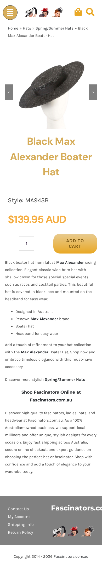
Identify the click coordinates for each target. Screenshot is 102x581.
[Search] (90, 12)
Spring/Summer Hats (54, 28)
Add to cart (75, 243)
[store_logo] (73, 527)
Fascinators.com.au (71, 556)
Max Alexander (70, 262)
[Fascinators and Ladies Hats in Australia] (44, 12)
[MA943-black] (51, 92)
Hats (27, 28)
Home (13, 28)
